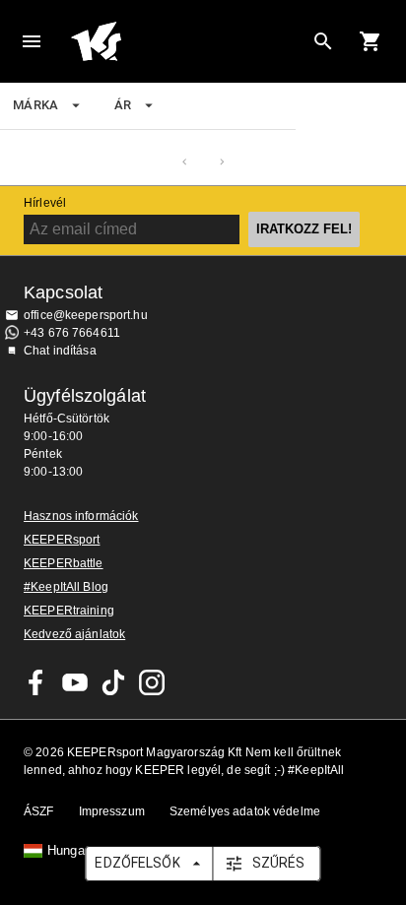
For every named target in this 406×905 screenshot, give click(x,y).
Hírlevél (45, 203)
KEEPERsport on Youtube (75, 682)
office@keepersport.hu (86, 315)
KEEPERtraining (69, 610)
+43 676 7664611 (72, 333)
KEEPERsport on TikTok (113, 682)
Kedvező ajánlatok (74, 634)
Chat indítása (60, 350)
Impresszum (112, 811)
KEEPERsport (62, 540)
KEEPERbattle (63, 563)
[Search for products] (323, 41)
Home (187, 41)
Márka (36, 104)
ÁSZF (39, 811)
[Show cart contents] (370, 41)
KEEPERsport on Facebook (36, 682)
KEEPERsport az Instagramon (152, 682)
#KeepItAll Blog (66, 587)
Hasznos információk (81, 516)
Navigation (31, 41)
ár (123, 104)
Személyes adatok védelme (244, 811)
